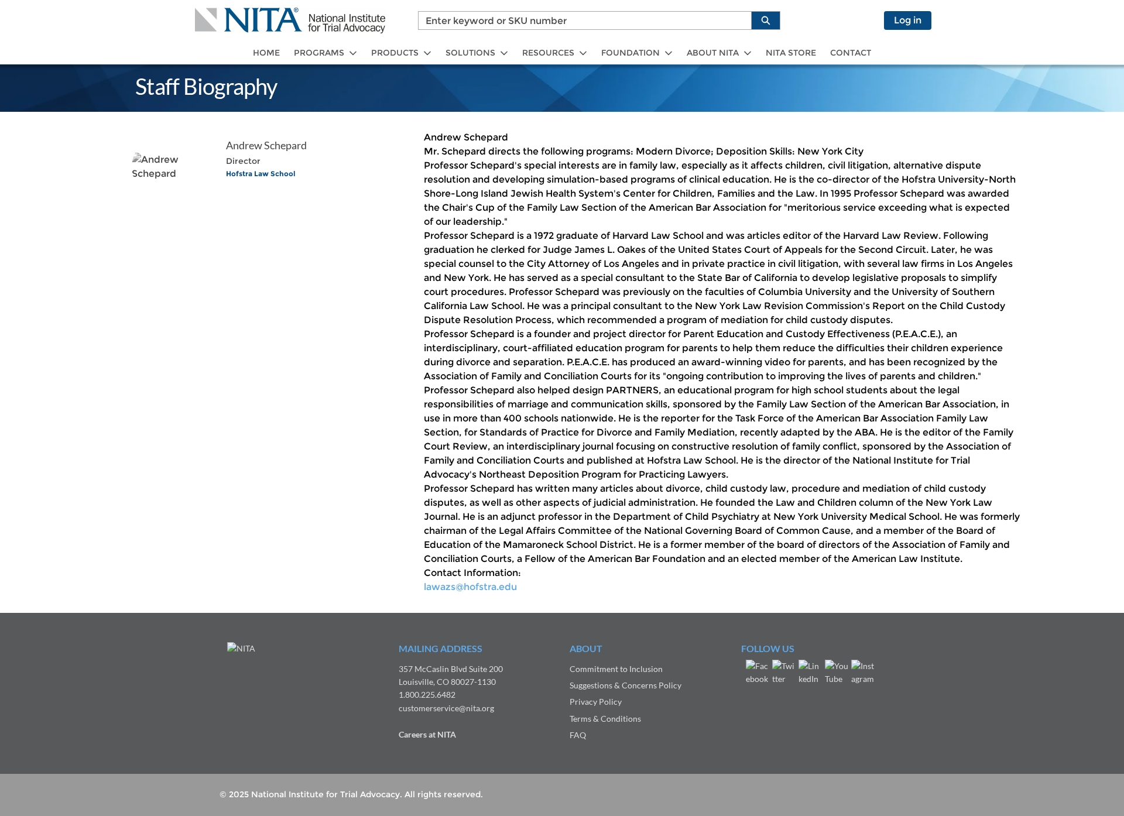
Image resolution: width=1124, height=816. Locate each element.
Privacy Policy (596, 702)
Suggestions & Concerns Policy (625, 685)
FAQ (578, 735)
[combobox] (580, 20)
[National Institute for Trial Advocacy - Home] (290, 20)
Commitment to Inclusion (616, 669)
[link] (266, 53)
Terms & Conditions (605, 719)
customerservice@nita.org (446, 708)
